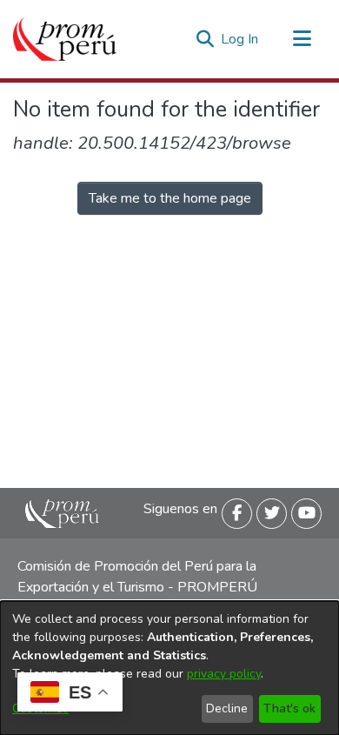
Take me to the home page (170, 198)
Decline (227, 708)
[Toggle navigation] (301, 39)
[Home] (64, 39)
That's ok (289, 708)
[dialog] (169, 668)
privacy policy (224, 673)
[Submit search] (205, 39)
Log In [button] (240, 39)
